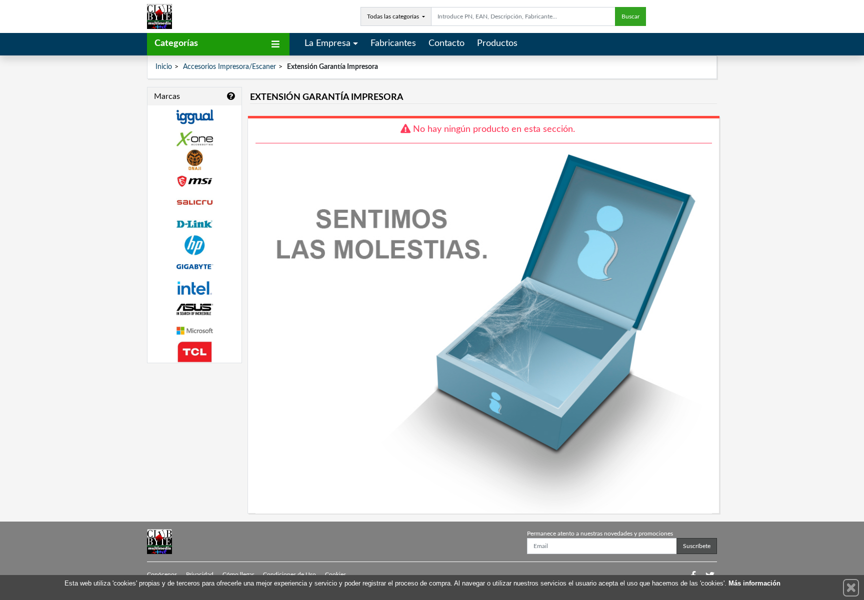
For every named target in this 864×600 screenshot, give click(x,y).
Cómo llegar (238, 575)
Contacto (446, 43)
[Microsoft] (195, 331)
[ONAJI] (195, 160)
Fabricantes (393, 43)
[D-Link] (195, 224)
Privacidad (200, 575)
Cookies (335, 575)
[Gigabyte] (195, 266)
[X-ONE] (195, 138)
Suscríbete (696, 546)
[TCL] (195, 352)
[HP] (195, 245)
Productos (497, 43)
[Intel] (195, 288)
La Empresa (327, 43)
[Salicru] (195, 202)
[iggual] (195, 116)
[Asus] (195, 309)
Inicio (164, 66)
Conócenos (162, 575)
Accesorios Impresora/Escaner (229, 66)
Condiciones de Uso (289, 575)
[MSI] (195, 181)
